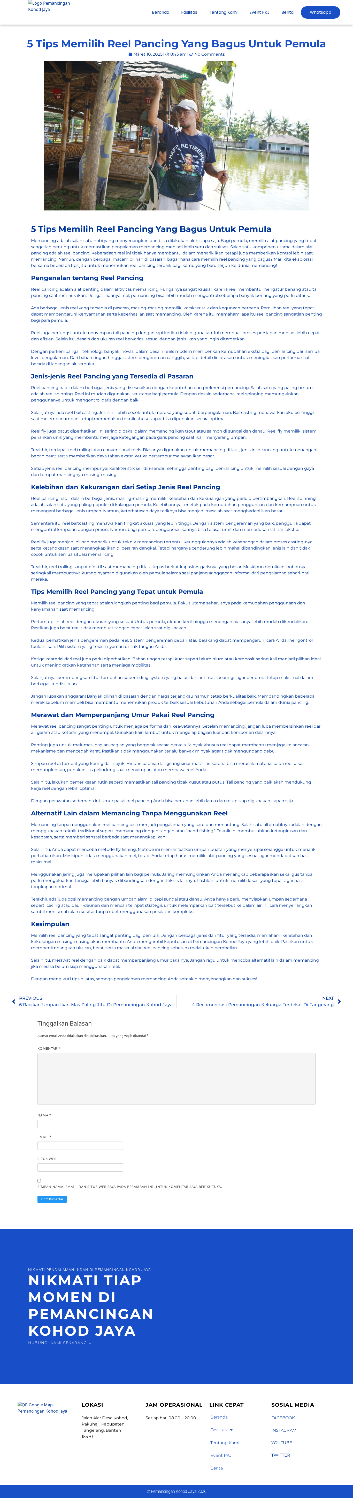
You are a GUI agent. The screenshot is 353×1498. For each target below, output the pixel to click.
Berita (287, 12)
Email (44, 1137)
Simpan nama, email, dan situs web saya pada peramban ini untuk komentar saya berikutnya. (129, 1186)
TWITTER (280, 1455)
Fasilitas (189, 12)
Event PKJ (259, 12)
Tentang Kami (223, 12)
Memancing (43, 240)
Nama (44, 1115)
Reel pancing (44, 289)
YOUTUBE (281, 1442)
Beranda (160, 12)
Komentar (48, 1048)
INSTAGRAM (283, 1430)
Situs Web (47, 1158)
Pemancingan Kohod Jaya (220, 941)
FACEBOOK (283, 1417)
